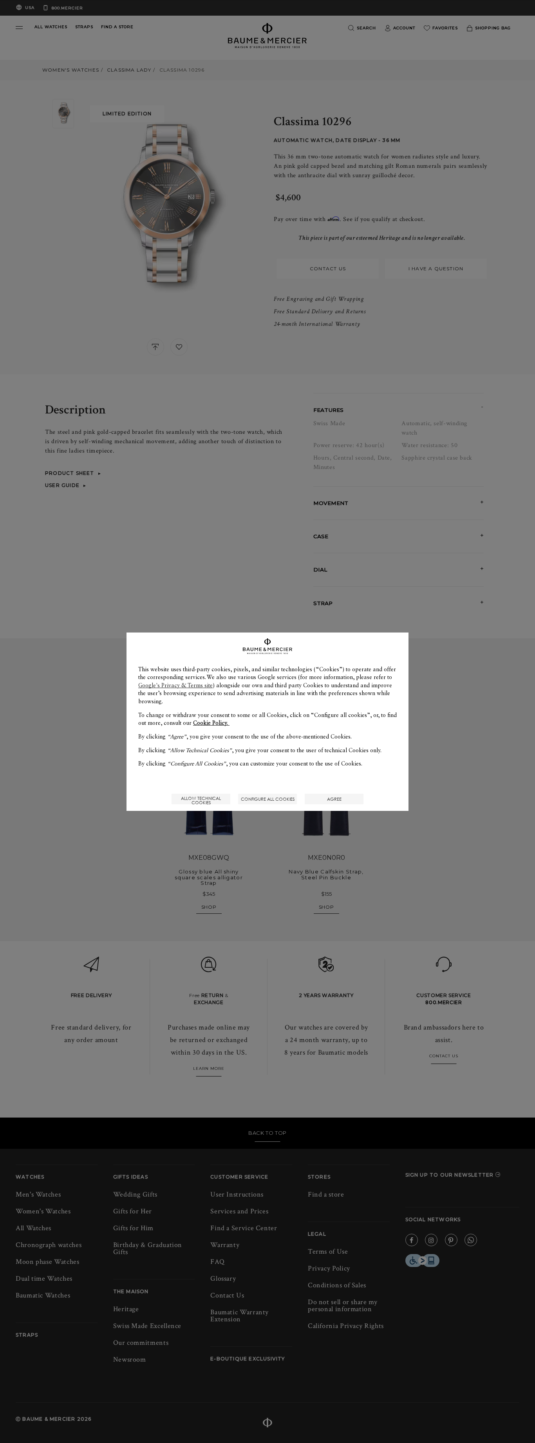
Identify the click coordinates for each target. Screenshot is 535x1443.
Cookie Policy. (211, 723)
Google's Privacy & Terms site (175, 685)
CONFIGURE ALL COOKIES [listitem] (268, 799)
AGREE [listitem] (334, 799)
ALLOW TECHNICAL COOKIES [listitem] (201, 799)
